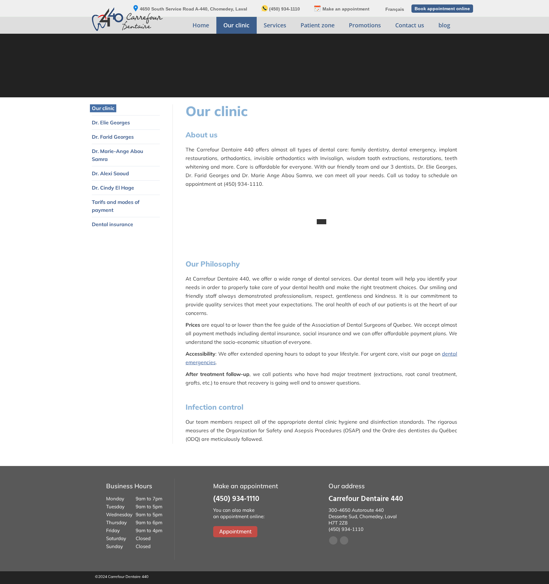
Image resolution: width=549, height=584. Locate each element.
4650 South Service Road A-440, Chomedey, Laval (193, 8)
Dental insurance (112, 224)
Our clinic (103, 108)
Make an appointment (345, 8)
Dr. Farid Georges (113, 137)
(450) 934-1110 (284, 8)
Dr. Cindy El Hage (113, 187)
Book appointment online (442, 8)
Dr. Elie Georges (111, 122)
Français (394, 9)
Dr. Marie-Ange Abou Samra (117, 155)
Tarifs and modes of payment (115, 206)
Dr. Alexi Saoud (110, 173)
